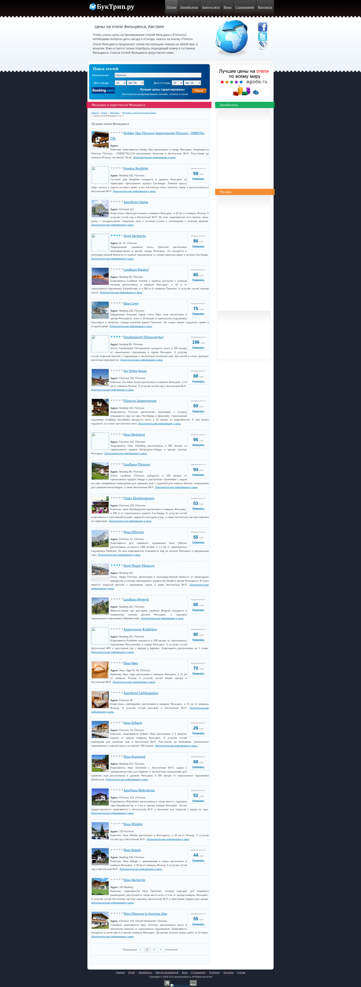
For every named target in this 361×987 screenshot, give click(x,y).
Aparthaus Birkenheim (139, 790)
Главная (94, 113)
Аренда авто (211, 7)
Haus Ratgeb (132, 850)
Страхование (244, 7)
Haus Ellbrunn (134, 532)
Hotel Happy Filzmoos (139, 566)
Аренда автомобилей (166, 972)
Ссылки (241, 972)
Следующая (171, 949)
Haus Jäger (131, 663)
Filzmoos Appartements (140, 401)
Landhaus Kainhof (136, 270)
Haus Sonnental (134, 757)
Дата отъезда (162, 82)
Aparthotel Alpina (136, 202)
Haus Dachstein (134, 880)
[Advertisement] (135, 958)
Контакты (265, 7)
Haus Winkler (133, 824)
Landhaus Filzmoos (137, 465)
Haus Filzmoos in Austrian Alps (145, 914)
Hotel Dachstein (135, 236)
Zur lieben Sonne (135, 371)
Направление (100, 75)
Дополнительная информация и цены (154, 157)
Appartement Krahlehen (140, 629)
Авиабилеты (189, 7)
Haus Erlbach (133, 723)
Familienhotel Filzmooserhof (144, 337)
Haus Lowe (131, 304)
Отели (171, 7)
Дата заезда (101, 82)
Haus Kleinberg (134, 435)
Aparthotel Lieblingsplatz (141, 693)
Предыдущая (130, 949)
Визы (227, 7)
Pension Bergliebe (136, 169)
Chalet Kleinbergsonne (139, 498)
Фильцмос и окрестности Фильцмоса (139, 113)
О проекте (214, 972)
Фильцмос (114, 113)
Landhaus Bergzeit (136, 600)
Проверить (198, 178)
